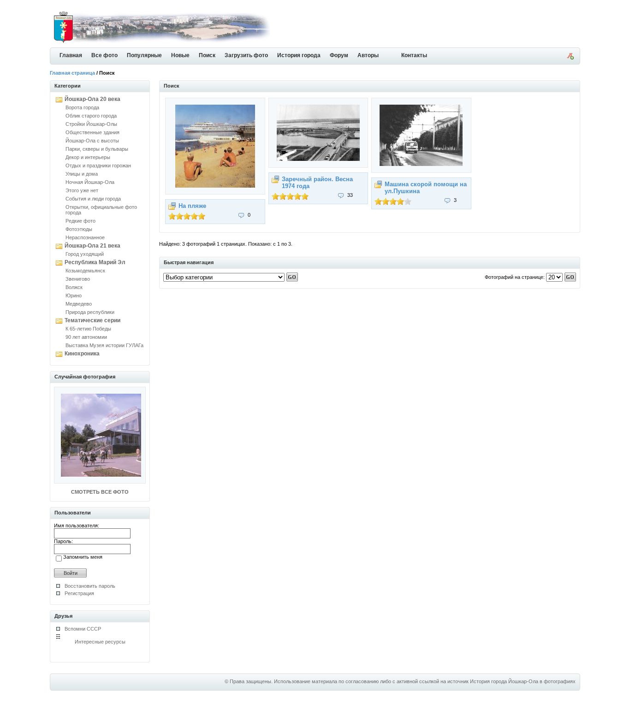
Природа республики (89, 312)
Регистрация (79, 593)
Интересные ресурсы (100, 641)
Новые (180, 55)
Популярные (144, 55)
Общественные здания (92, 132)
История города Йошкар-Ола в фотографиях (523, 681)
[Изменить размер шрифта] (570, 57)
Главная (70, 55)
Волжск (74, 287)
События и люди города (93, 198)
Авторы (368, 55)
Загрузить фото (246, 55)
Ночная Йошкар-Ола (89, 182)
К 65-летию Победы (88, 328)
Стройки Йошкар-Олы (91, 124)
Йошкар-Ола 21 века (92, 245)
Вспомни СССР (83, 629)
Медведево (78, 304)
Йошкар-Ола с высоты (92, 140)
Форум (339, 55)
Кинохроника (82, 353)
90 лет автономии (86, 337)
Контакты (414, 55)
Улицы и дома (81, 174)
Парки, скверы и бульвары (96, 149)
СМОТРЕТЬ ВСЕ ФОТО (100, 492)
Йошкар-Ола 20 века (92, 99)
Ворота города (82, 107)
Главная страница (72, 73)
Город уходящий (84, 254)
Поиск (207, 55)
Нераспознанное (85, 237)
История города (299, 55)
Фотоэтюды (78, 229)
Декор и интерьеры (87, 157)
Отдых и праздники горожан (98, 165)
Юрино (73, 295)
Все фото (104, 55)
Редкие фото (80, 221)
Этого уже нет (81, 190)
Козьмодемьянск (85, 270)
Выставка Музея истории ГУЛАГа (104, 345)
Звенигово (77, 279)
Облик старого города (91, 115)
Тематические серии (92, 320)
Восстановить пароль (90, 586)
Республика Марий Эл (95, 262)
